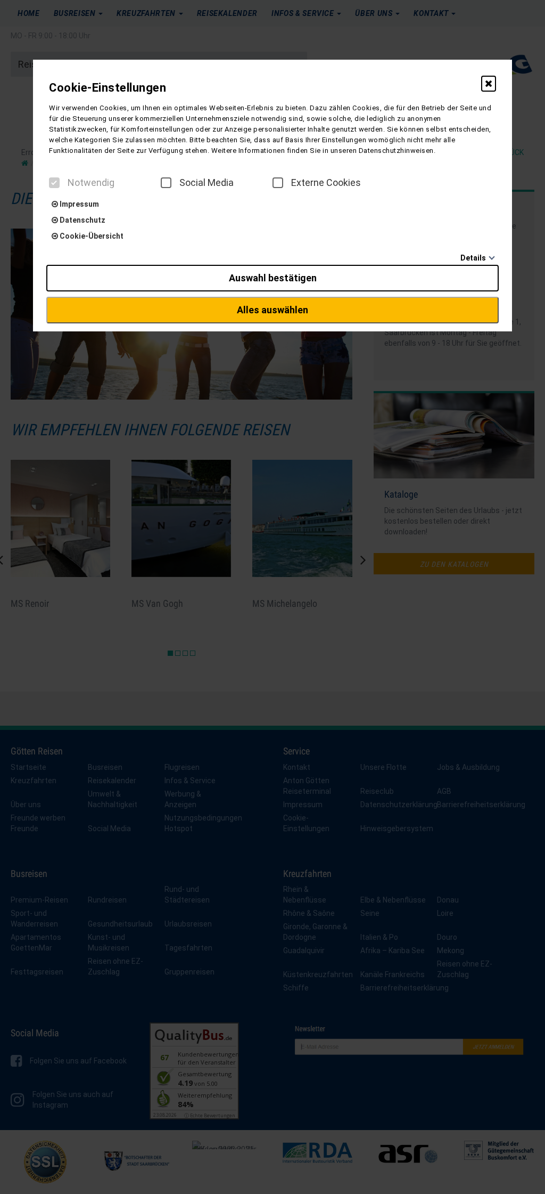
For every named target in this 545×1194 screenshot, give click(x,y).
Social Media (206, 182)
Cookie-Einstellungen (107, 87)
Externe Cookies (326, 182)
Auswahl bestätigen (273, 277)
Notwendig (91, 182)
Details (473, 258)
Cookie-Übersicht (90, 236)
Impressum (78, 204)
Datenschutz (81, 220)
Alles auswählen (272, 309)
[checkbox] (54, 182)
